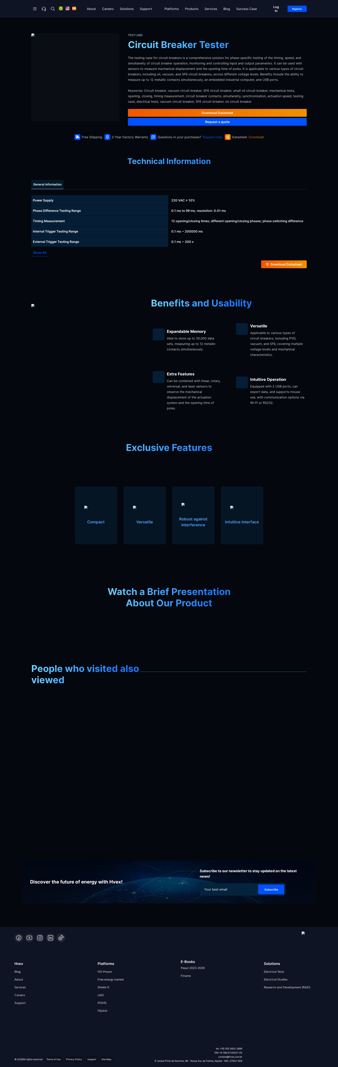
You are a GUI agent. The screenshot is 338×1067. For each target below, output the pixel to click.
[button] (313, 937)
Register (297, 8)
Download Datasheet (217, 113)
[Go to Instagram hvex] (40, 937)
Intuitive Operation (268, 379)
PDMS (102, 1003)
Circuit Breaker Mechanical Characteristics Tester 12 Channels (140, 24)
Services (211, 9)
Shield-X (103, 987)
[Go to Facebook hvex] (18, 937)
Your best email (215, 889)
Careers (108, 9)
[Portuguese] (60, 9)
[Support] (43, 8)
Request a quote (217, 122)
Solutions (127, 9)
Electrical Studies (276, 979)
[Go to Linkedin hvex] (50, 937)
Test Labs (79, 24)
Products (191, 9)
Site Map (106, 1059)
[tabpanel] (169, 221)
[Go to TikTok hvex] (61, 937)
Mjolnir (103, 1010)
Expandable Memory (186, 331)
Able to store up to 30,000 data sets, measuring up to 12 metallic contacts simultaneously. (191, 343)
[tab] (47, 184)
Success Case (246, 9)
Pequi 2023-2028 (193, 968)
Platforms (172, 9)
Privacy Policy (74, 1059)
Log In (276, 9)
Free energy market (111, 979)
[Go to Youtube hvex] (29, 937)
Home (37, 24)
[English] (67, 9)
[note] (169, 200)
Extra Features (180, 374)
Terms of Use (53, 1059)
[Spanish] (74, 9)
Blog (226, 9)
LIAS (101, 995)
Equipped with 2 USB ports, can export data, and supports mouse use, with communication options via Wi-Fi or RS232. (277, 394)
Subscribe (271, 889)
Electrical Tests (274, 971)
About (91, 9)
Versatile (258, 326)
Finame (186, 975)
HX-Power (105, 971)
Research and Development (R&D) (287, 987)
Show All (39, 253)
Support (146, 9)
